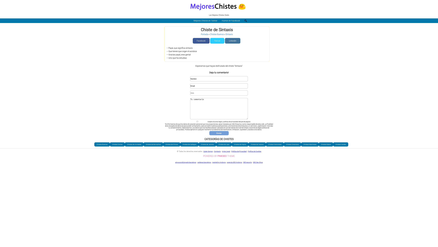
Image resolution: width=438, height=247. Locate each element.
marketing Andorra (219, 162)
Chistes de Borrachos (153, 144)
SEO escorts (247, 162)
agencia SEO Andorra (234, 162)
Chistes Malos (326, 144)
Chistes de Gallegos (189, 144)
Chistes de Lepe (223, 144)
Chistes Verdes (340, 144)
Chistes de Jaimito (207, 144)
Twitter (217, 41)
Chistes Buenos (217, 34)
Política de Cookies (254, 151)
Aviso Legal (226, 151)
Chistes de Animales (134, 144)
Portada (204, 34)
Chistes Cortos (117, 144)
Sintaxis (229, 34)
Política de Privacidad (239, 151)
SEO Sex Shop (258, 162)
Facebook (201, 41)
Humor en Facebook (231, 20)
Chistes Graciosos (292, 144)
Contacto (217, 151)
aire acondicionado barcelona (185, 162)
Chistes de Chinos (171, 144)
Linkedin (232, 41)
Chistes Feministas (275, 144)
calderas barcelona (204, 162)
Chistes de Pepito (240, 144)
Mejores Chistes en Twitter (205, 20)
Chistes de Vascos (257, 144)
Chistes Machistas (309, 144)
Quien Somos (208, 151)
